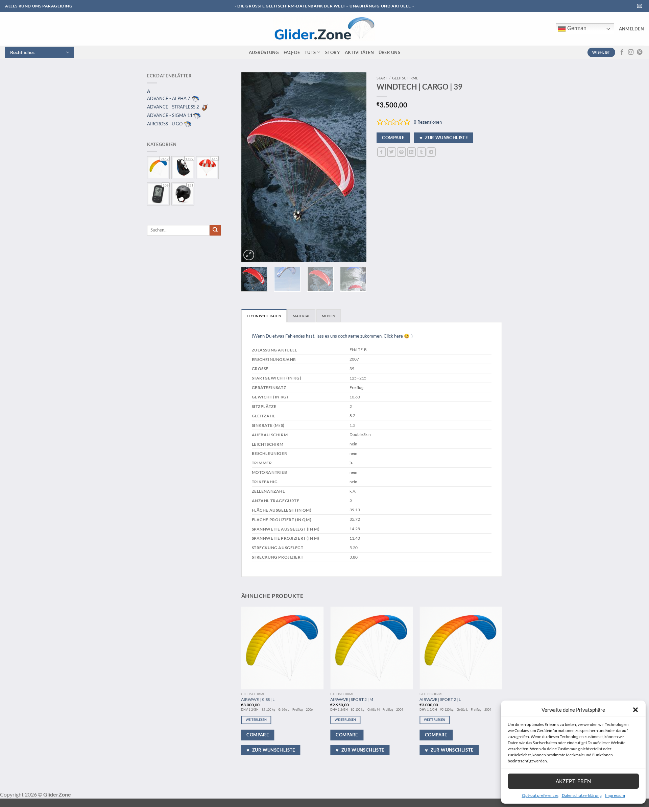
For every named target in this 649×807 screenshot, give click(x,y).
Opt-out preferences (540, 795)
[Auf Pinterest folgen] (639, 52)
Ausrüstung (264, 52)
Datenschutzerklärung (582, 795)
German (576, 28)
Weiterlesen (256, 720)
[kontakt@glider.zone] (640, 6)
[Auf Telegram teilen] (431, 151)
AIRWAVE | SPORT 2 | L (440, 699)
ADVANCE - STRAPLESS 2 (173, 106)
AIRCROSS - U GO (165, 123)
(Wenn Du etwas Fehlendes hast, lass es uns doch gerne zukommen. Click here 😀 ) (332, 336)
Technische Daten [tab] (264, 316)
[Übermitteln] (215, 230)
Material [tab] (301, 316)
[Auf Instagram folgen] (630, 52)
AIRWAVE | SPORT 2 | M (351, 699)
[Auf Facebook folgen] (622, 52)
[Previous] (252, 167)
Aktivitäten (359, 52)
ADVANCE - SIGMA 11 (170, 115)
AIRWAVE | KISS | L (257, 699)
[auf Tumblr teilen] (421, 151)
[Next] (356, 167)
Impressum (615, 795)
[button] (635, 709)
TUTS (310, 52)
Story (332, 52)
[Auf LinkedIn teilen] (411, 151)
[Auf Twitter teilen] (391, 151)
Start (382, 78)
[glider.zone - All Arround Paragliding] (324, 28)
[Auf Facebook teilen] (381, 151)
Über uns (389, 52)
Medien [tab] (328, 316)
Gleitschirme (405, 78)
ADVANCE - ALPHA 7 (169, 98)
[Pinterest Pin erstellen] (401, 151)
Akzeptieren (573, 781)
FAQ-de (292, 52)
